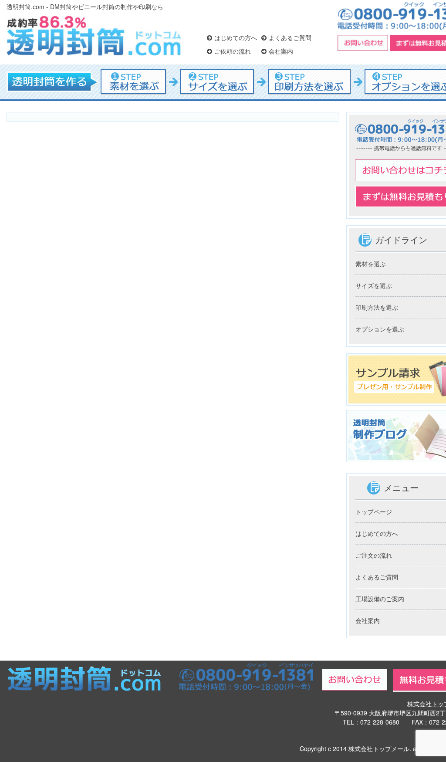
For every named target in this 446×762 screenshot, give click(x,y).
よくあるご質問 (290, 37)
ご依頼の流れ (232, 51)
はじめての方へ (235, 37)
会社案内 (281, 51)
